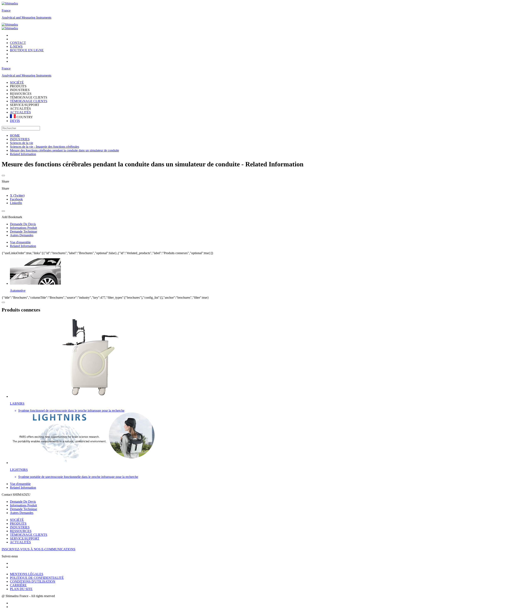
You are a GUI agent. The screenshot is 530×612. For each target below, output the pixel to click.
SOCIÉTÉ (17, 520)
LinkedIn (16, 203)
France (6, 10)
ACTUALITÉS (20, 112)
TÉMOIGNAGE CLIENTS (28, 101)
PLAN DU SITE (21, 589)
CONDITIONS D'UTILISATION (32, 581)
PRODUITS (18, 523)
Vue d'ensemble (20, 242)
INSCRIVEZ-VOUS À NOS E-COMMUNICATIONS (38, 549)
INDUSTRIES (20, 527)
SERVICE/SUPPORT (24, 538)
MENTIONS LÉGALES (26, 574)
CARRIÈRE (18, 585)
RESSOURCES (20, 531)
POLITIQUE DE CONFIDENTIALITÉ (37, 578)
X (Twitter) (17, 195)
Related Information (23, 246)
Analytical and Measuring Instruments (26, 17)
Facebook (16, 199)
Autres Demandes (21, 513)
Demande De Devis (23, 501)
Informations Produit (23, 505)
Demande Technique (23, 509)
